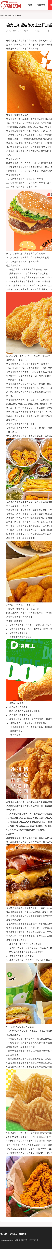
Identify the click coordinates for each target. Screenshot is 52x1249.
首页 (30, 5)
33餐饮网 (3, 15)
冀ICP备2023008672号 (29, 1240)
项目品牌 (41, 5)
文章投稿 (22, 1234)
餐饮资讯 (12, 15)
